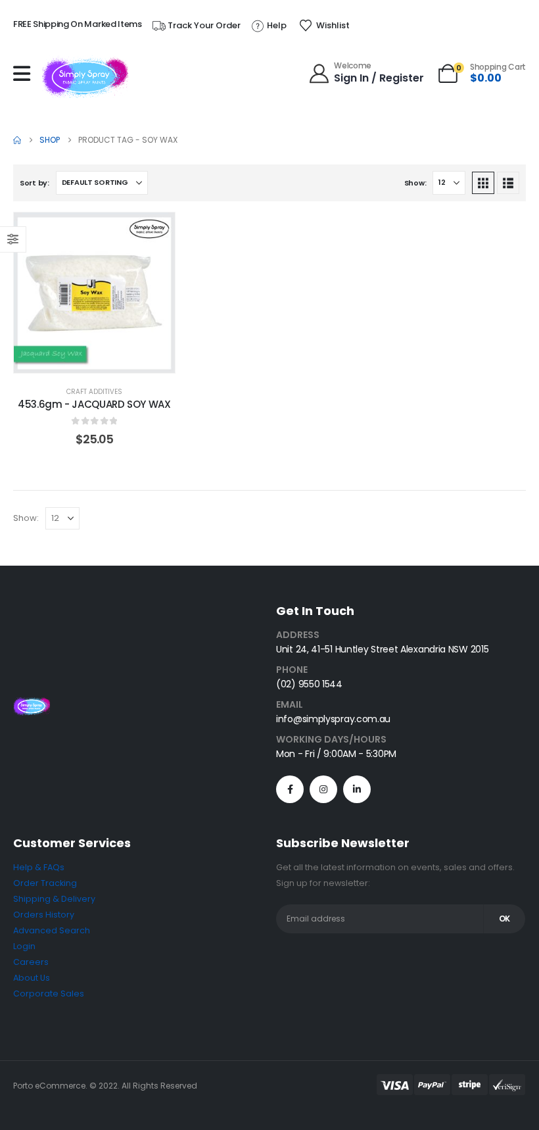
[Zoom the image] (31, 704)
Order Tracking (45, 883)
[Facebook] (290, 789)
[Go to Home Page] (17, 140)
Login (24, 946)
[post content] (94, 293)
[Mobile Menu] (25, 74)
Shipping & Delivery (54, 898)
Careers (31, 962)
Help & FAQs (38, 867)
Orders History (43, 914)
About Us (31, 977)
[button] (483, 183)
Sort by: (34, 183)
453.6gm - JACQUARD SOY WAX (94, 404)
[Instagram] (323, 789)
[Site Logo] (85, 77)
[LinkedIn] (357, 789)
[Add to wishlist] (155, 232)
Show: (415, 183)
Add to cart (104, 359)
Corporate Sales (48, 993)
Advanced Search (51, 930)
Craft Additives (94, 392)
